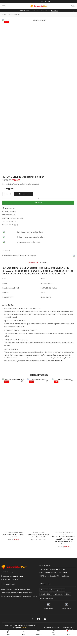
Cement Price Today (59, 569)
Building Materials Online (24, 592)
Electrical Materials (14, 14)
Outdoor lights (46, 594)
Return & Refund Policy (51, 627)
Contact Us (69, 629)
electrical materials (55, 361)
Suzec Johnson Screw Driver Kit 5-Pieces (13, 535)
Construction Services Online (27, 596)
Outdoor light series (57, 590)
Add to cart (24, 194)
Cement (43, 590)
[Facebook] (45, 1)
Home (4, 14)
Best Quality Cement (60, 572)
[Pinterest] (12, 225)
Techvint (23, 627)
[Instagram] (42, 1)
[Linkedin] (49, 1)
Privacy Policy (67, 627)
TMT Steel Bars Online (47, 576)
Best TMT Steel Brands (61, 576)
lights (68, 594)
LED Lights (58, 594)
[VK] (10, 225)
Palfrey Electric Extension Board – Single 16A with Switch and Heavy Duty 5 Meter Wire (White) (63, 540)
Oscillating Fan (11, 221)
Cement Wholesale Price (9, 592)
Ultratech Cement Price (8, 589)
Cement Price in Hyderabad (9, 596)
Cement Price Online (46, 569)
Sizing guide (9, 189)
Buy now (39, 202)
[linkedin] (15, 225)
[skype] (17, 225)
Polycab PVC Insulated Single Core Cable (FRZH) (38, 535)
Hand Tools (19, 532)
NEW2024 (54, 11)
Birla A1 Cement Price (23, 589)
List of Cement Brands (47, 572)
